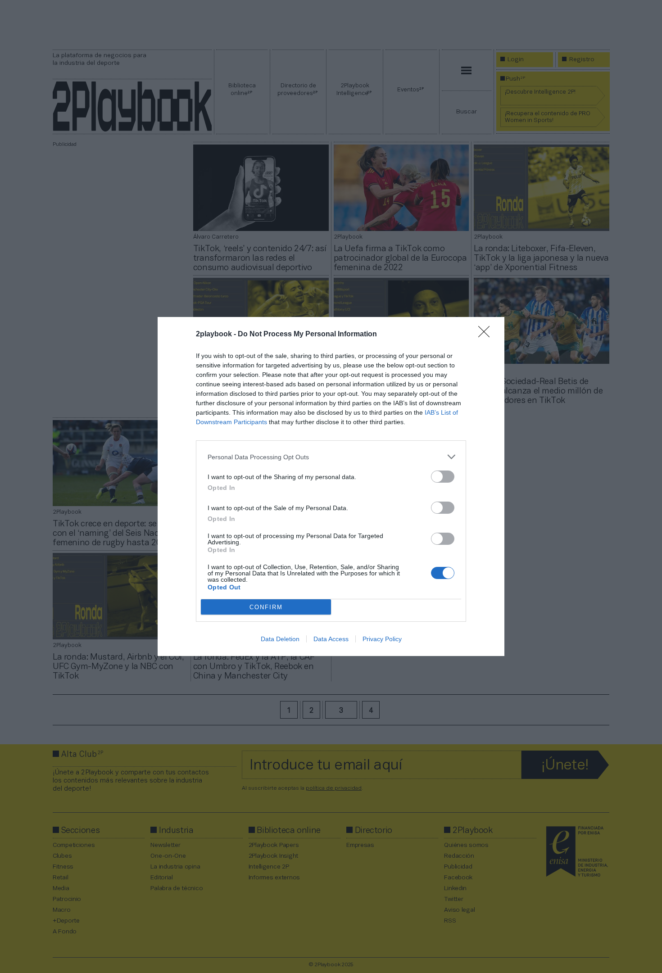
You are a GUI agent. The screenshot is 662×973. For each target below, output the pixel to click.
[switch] (442, 477)
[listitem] (331, 457)
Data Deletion (280, 639)
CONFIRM (266, 607)
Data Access (331, 639)
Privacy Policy (382, 639)
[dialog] (331, 486)
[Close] (486, 334)
